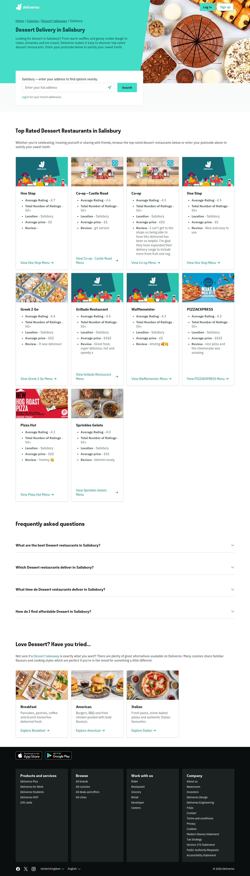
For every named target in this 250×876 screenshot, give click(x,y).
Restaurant (138, 786)
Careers (136, 808)
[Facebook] (18, 869)
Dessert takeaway (54, 21)
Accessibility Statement (201, 855)
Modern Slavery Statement (203, 834)
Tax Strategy (194, 839)
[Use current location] (109, 87)
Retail (134, 797)
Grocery (136, 792)
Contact (191, 813)
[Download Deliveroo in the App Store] (29, 755)
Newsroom (193, 786)
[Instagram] (33, 869)
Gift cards (26, 802)
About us (192, 781)
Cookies (192, 829)
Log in (25, 97)
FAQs (190, 808)
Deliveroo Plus (29, 781)
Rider (134, 781)
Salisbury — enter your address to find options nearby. (60, 79)
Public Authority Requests (203, 850)
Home (20, 21)
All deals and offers (87, 792)
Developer (137, 802)
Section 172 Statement (201, 845)
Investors (193, 792)
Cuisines (33, 21)
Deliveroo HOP (29, 797)
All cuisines (83, 786)
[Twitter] (25, 869)
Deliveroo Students (32, 792)
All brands (82, 781)
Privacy (191, 823)
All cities (81, 797)
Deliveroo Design (197, 797)
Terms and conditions (200, 818)
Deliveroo (27, 7)
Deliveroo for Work (31, 786)
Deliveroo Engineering (200, 802)
